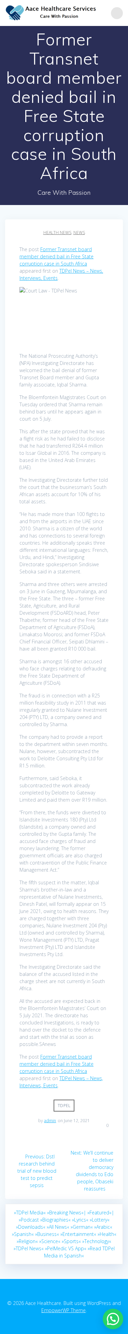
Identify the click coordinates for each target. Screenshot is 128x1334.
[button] (113, 1319)
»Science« (49, 1241)
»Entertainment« (78, 1234)
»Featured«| (100, 1212)
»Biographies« (55, 1219)
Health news (57, 232)
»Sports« (71, 1241)
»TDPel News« (29, 1248)
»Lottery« (100, 1219)
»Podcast (29, 1219)
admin (50, 1121)
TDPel (64, 1105)
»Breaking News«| (66, 1212)
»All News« (58, 1227)
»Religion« (27, 1241)
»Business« (47, 1234)
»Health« (107, 1234)
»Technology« (96, 1241)
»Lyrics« (80, 1219)
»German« (82, 1227)
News (79, 232)
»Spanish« (23, 1234)
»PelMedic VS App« (65, 1248)
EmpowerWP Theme (63, 1310)
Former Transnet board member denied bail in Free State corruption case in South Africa (56, 256)
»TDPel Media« (30, 1212)
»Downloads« (30, 1227)
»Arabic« (103, 1227)
